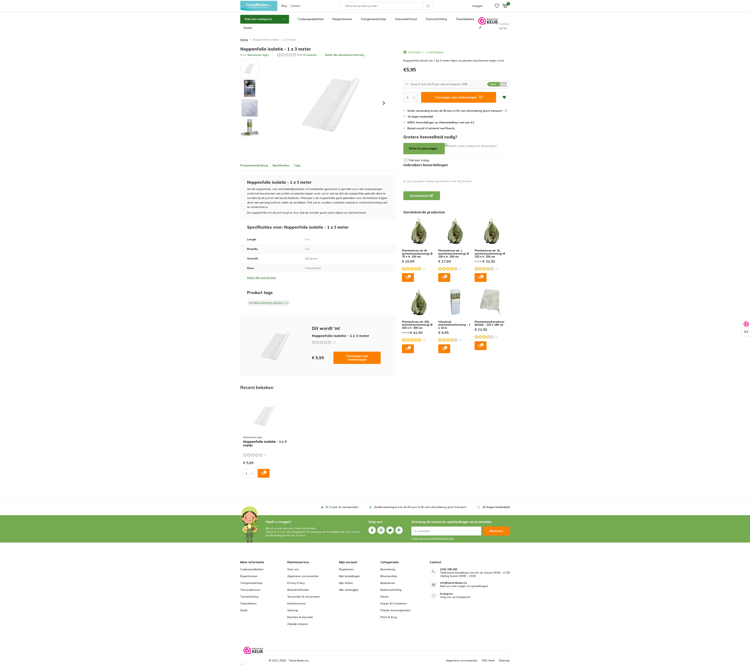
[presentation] (383, 103)
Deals (248, 28)
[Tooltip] (506, 111)
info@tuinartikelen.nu (453, 583)
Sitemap (292, 610)
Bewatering (387, 569)
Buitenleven (387, 583)
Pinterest (399, 530)
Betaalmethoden (298, 590)
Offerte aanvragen (423, 148)
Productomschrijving (254, 165)
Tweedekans (464, 19)
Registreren (346, 569)
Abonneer (496, 531)
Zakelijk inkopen (297, 624)
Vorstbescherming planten (268, 303)
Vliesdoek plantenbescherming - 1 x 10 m (454, 325)
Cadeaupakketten (311, 19)
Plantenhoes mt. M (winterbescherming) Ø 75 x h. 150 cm (417, 253)
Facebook (372, 530)
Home (244, 39)
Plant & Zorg (388, 617)
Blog (284, 5)
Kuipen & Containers (393, 603)
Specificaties (280, 165)
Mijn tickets (346, 583)
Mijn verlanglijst (348, 590)
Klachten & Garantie (300, 617)
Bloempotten (388, 576)
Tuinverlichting (436, 19)
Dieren (384, 596)
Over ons (293, 569)
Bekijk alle (344, 55)
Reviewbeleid (420, 196)
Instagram (381, 530)
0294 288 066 (448, 569)
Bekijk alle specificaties (261, 277)
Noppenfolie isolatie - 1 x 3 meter (265, 443)
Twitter (390, 530)
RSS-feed (488, 660)
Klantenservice (296, 603)
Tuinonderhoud (406, 19)
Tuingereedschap (373, 19)
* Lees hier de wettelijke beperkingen (432, 538)
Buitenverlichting (390, 590)
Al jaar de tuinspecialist (342, 507)
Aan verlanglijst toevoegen (504, 97)
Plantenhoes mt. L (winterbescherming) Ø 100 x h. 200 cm (453, 253)
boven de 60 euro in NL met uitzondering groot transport (420, 507)
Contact (295, 5)
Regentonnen (342, 19)
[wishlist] (497, 6)
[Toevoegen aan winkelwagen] (264, 473)
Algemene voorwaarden (303, 576)
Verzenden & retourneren (303, 596)
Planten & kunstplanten (395, 610)
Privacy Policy (296, 583)
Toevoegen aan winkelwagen (357, 357)
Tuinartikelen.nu (298, 660)
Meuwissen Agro (258, 55)
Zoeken (428, 6)
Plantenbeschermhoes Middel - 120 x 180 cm (489, 323)
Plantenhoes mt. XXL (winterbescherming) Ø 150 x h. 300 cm (417, 325)
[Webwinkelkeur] (479, 27)
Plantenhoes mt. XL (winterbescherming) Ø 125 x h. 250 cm (490, 253)
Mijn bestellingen (349, 576)
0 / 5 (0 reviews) (307, 54)
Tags (297, 165)
